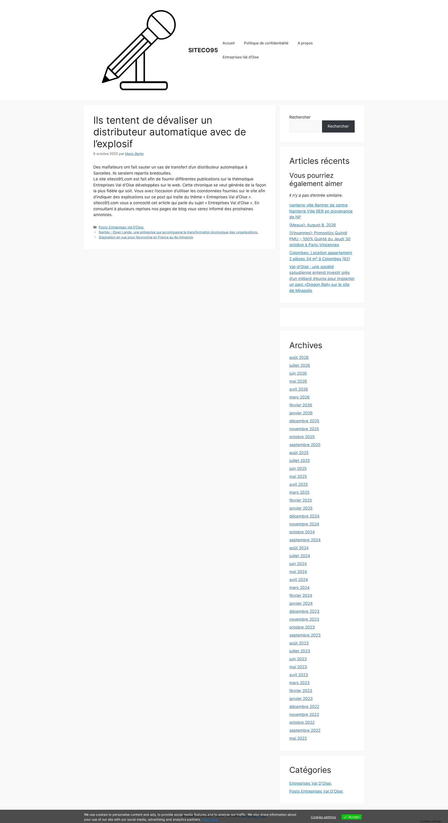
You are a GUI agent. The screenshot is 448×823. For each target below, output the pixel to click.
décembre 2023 (304, 611)
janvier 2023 (301, 698)
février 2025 (300, 500)
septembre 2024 (305, 540)
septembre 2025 (304, 444)
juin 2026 (298, 373)
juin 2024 (298, 563)
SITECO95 (203, 50)
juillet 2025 (299, 460)
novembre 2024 (304, 524)
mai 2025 (298, 476)
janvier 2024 (301, 603)
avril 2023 (298, 674)
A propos (305, 43)
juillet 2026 (299, 365)
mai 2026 (298, 381)
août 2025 (298, 452)
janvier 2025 (300, 508)
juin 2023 (298, 659)
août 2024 (299, 548)
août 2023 (299, 643)
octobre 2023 (302, 627)
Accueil (229, 43)
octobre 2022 (302, 722)
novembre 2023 (304, 619)
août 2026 (299, 357)
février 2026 (300, 405)
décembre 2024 (304, 516)
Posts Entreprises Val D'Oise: (121, 227)
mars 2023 (299, 682)
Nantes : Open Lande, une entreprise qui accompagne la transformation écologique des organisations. (178, 232)
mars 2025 (299, 492)
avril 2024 (298, 579)
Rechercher (300, 117)
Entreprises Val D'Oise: (310, 783)
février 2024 (300, 595)
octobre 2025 (302, 436)
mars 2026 (299, 397)
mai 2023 (298, 667)
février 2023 (300, 690)
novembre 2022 (304, 714)
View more (210, 819)
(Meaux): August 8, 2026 (312, 225)
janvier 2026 (301, 413)
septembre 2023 (305, 635)
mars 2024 (299, 587)
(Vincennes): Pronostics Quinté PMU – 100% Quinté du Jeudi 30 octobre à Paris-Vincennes (319, 239)
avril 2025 (298, 484)
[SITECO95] (138, 50)
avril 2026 (298, 389)
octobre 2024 (302, 532)
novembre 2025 (304, 429)
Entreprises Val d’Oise (241, 57)
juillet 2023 (299, 651)
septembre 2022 (304, 730)
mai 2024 (298, 571)
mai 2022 (298, 738)
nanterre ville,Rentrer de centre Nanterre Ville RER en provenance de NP (321, 211)
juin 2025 (298, 468)
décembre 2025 (304, 421)
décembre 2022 (304, 706)
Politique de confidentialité (266, 43)
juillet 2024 (299, 555)
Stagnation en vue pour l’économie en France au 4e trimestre (146, 237)
